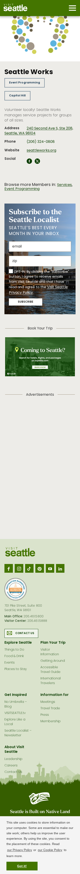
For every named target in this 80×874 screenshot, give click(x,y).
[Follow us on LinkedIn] (60, 568)
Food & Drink (14, 656)
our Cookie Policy (50, 850)
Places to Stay (15, 669)
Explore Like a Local (14, 722)
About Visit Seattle (14, 749)
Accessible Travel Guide (50, 670)
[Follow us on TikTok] (29, 568)
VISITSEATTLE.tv (15, 713)
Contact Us (24, 633)
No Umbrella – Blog (15, 704)
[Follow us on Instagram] (19, 568)
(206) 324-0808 (41, 142)
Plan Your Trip (53, 643)
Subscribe (25, 302)
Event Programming (24, 82)
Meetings (47, 702)
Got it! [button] (22, 866)
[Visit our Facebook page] (8, 568)
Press (44, 715)
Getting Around (52, 661)
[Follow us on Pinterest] (39, 568)
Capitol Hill (17, 95)
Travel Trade (50, 708)
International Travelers (50, 681)
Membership (50, 721)
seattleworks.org (41, 151)
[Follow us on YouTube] (50, 568)
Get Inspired (15, 695)
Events (9, 662)
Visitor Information (49, 652)
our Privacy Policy (19, 850)
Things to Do (14, 649)
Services (64, 185)
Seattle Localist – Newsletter (18, 733)
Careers (11, 765)
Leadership (13, 759)
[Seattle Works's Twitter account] (37, 162)
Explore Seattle (18, 643)
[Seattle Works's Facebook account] (29, 162)
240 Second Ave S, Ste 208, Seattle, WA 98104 (38, 131)
